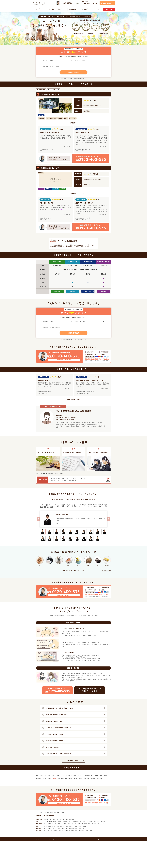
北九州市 (50, 830)
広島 (54, 828)
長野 (77, 824)
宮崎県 (57, 812)
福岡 (45, 830)
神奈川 (50, 821)
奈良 (80, 826)
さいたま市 (89, 821)
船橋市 (74, 821)
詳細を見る (73, 123)
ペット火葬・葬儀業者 (49, 812)
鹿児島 (86, 830)
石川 (94, 824)
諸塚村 (70, 779)
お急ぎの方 (109, 9)
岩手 (55, 819)
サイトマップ (64, 839)
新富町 (38, 779)
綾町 (101, 776)
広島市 (58, 828)
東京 (45, 821)
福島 (73, 819)
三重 (69, 824)
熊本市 (72, 830)
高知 (84, 828)
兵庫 (67, 826)
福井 (99, 824)
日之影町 (92, 779)
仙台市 (63, 819)
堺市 (53, 826)
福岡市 (55, 830)
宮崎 (81, 830)
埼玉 (84, 821)
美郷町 (81, 779)
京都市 (62, 826)
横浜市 (54, 821)
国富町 (96, 776)
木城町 (49, 779)
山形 (68, 819)
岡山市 (49, 828)
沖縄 (91, 830)
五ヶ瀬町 (99, 779)
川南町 (55, 779)
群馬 (95, 821)
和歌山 (84, 826)
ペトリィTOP (39, 812)
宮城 (59, 819)
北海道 (46, 819)
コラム (97, 9)
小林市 (58, 776)
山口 (67, 828)
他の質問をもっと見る (73, 760)
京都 (58, 826)
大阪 (45, 826)
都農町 (60, 779)
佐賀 (60, 830)
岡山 (45, 828)
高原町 (91, 776)
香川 (75, 828)
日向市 (64, 776)
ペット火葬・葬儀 (49, 9)
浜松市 (54, 824)
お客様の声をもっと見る (73, 400)
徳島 (71, 828)
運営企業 (38, 839)
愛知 (59, 824)
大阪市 (49, 826)
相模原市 (64, 821)
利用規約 (57, 839)
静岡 (45, 824)
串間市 (69, 776)
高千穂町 (86, 779)
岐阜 (73, 824)
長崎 (64, 830)
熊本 (68, 830)
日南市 (53, 776)
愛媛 (80, 828)
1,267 (97, 100)
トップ (38, 9)
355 (97, 174)
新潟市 (85, 824)
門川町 (65, 779)
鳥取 (63, 828)
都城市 (43, 776)
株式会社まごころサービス (50, 168)
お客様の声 (85, 9)
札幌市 (50, 819)
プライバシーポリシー (47, 839)
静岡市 (49, 824)
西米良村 (43, 779)
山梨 (103, 824)
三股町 (86, 776)
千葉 (70, 821)
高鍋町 (105, 776)
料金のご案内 (106, 571)
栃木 (99, 821)
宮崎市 (38, 776)
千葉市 (79, 821)
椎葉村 (75, 779)
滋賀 (76, 826)
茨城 (103, 821)
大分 (77, 830)
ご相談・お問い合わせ (108, 3)
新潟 (81, 824)
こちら (76, 43)
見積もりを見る (73, 72)
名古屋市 (63, 824)
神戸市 (71, 826)
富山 (90, 824)
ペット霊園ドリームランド (50, 94)
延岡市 (48, 776)
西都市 (74, 776)
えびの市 (80, 776)
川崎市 (59, 821)
